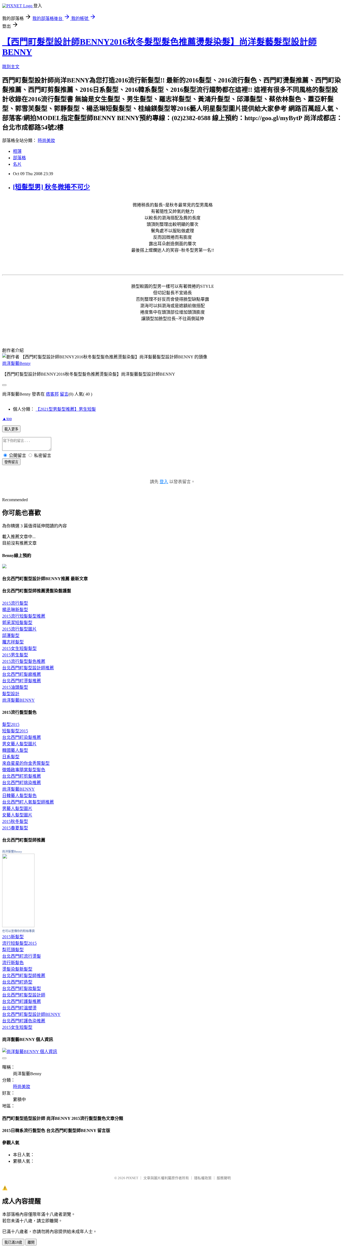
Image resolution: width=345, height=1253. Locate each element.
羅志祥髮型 (13, 642)
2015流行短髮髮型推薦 (23, 616)
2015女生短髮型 (17, 1027)
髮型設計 (10, 693)
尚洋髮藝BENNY (18, 700)
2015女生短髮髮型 (19, 648)
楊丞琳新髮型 (15, 609)
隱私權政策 (203, 1178)
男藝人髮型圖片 (17, 808)
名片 (17, 164)
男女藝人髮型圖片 (19, 744)
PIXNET (132, 1178)
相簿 (17, 151)
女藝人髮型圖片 (17, 815)
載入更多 (11, 429)
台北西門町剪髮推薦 (21, 776)
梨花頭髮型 (13, 949)
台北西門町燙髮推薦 (21, 681)
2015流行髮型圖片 (19, 629)
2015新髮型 (13, 936)
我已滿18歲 (13, 1242)
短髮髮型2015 (15, 731)
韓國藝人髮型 (15, 750)
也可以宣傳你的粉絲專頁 (18, 931)
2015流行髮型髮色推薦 (23, 661)
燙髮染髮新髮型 (17, 969)
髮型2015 (10, 724)
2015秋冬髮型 (15, 821)
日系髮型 (10, 756)
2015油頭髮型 (15, 687)
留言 (64, 394)
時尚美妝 (46, 140)
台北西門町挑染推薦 (21, 782)
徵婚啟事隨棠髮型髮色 (23, 769)
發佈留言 (11, 462)
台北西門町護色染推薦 (23, 1021)
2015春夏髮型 (15, 828)
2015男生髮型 (15, 655)
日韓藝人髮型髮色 (19, 795)
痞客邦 (52, 394)
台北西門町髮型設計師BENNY (31, 1014)
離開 (30, 1242)
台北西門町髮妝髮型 (21, 988)
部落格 (19, 157)
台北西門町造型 (17, 982)
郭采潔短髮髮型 (17, 622)
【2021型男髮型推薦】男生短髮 (66, 409)
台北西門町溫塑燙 (19, 1008)
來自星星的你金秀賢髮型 (26, 763)
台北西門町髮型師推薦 (23, 975)
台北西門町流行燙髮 (21, 956)
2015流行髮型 (15, 603)
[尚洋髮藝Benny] (18, 925)
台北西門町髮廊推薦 (21, 674)
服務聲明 (224, 1178)
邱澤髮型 (10, 635)
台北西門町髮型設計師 (23, 995)
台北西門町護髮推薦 (21, 1001)
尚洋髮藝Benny (16, 363)
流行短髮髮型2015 (19, 943)
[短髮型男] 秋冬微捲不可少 (51, 187)
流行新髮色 (13, 962)
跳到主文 (10, 66)
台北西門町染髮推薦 (21, 737)
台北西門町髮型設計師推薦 (28, 668)
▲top (7, 418)
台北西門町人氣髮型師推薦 (28, 802)
